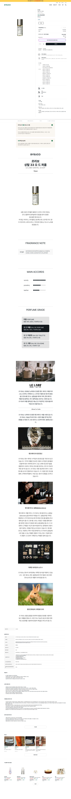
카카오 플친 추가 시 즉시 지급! (35, 0)
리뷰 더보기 (35, 754)
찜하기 (40, 44)
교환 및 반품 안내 (30, 120)
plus (65, 27)
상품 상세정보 (20, 120)
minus (62, 27)
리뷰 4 (41, 120)
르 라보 (39, 9)
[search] (65, 5)
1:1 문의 (35, 726)
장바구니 (43, 44)
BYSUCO (7, 4)
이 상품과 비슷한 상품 (51, 120)
